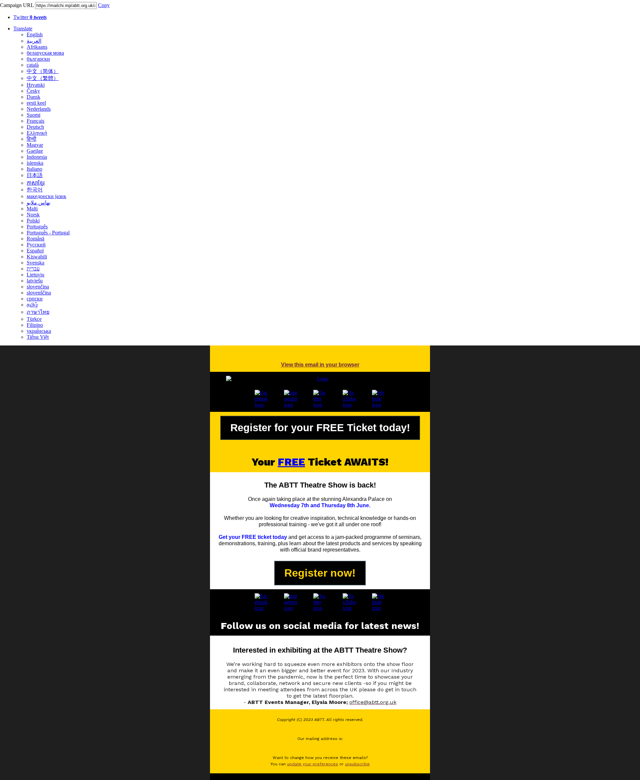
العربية (34, 41)
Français (35, 121)
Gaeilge (35, 151)
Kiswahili (37, 256)
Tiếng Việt (38, 337)
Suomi (33, 115)
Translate (22, 28)
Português (37, 226)
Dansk (33, 97)
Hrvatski (36, 85)
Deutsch (35, 127)
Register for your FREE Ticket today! (320, 428)
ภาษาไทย (38, 312)
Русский (36, 244)
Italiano (34, 169)
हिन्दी (31, 139)
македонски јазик (46, 196)
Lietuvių (35, 274)
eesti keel (36, 103)
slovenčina (38, 286)
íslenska (35, 163)
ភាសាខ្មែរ (36, 183)
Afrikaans (37, 47)
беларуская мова (45, 53)
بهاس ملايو (38, 202)
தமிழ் (32, 304)
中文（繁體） (43, 78)
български (38, 59)
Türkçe (34, 319)
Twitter (30, 17)
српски (35, 298)
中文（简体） (43, 71)
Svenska (35, 262)
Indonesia (37, 157)
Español (35, 250)
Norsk (33, 214)
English (35, 34)
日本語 (35, 175)
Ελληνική (37, 133)
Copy (104, 5)
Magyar (35, 145)
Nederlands (39, 109)
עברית (33, 268)
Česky (33, 91)
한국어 (35, 189)
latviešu (35, 280)
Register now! (320, 573)
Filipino (35, 325)
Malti (32, 208)
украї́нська (39, 331)
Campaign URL (17, 5)
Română (35, 238)
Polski (33, 220)
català (33, 65)
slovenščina (39, 292)
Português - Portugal (48, 232)
